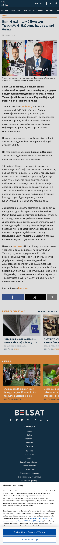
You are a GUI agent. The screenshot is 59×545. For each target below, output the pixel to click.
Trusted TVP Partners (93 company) (30, 521)
